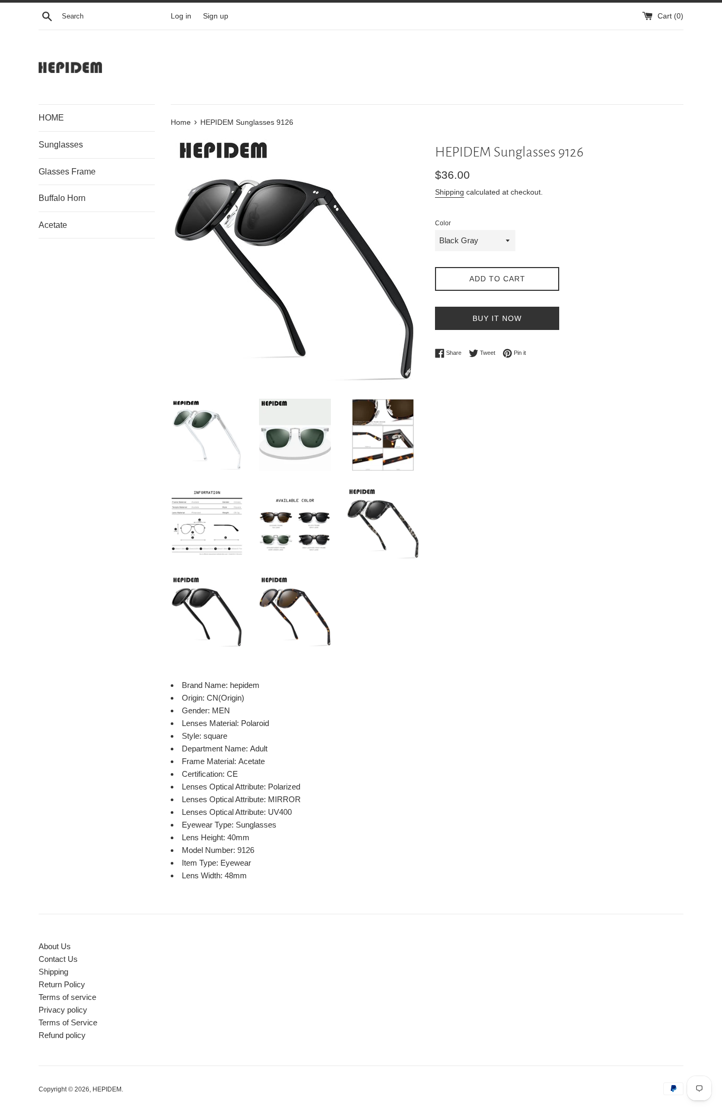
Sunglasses (61, 144)
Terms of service (67, 997)
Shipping (449, 192)
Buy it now (497, 318)
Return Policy (62, 984)
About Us (55, 946)
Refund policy (62, 1035)
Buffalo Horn (62, 198)
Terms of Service (68, 1022)
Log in (181, 16)
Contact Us (58, 958)
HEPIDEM (107, 1089)
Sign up (215, 16)
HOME (51, 117)
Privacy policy (63, 1009)
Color (443, 223)
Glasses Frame (67, 171)
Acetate (53, 225)
